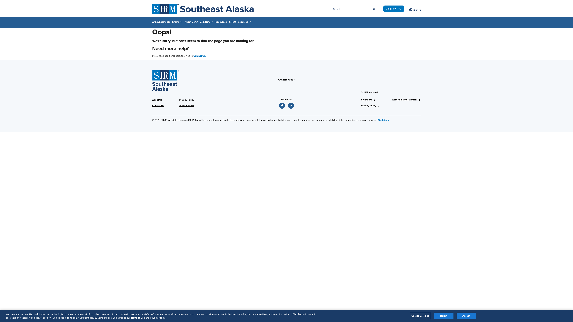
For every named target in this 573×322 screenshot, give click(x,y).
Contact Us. (199, 56)
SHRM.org (366, 99)
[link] (393, 9)
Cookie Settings (420, 315)
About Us (157, 99)
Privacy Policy (186, 99)
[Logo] (203, 9)
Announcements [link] (161, 21)
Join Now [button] (205, 21)
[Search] (374, 9)
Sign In (417, 9)
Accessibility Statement (404, 99)
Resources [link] (221, 21)
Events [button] (175, 21)
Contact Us (158, 105)
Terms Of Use (186, 105)
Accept (466, 315)
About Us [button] (190, 21)
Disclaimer (383, 120)
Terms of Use (138, 317)
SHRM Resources (238, 21)
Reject (443, 315)
